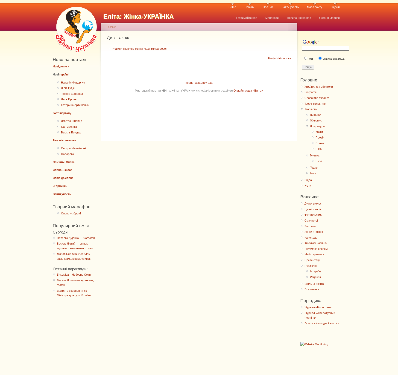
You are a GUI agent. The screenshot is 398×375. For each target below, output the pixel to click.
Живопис (316, 120)
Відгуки (335, 7)
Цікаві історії (312, 209)
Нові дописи (61, 66)
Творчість (310, 109)
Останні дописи (329, 18)
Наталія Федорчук (73, 82)
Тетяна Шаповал (72, 93)
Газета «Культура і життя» (321, 323)
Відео (308, 180)
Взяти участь (290, 7)
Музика (314, 155)
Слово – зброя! (71, 213)
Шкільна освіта (314, 284)
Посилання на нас (299, 18)
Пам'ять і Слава (64, 162)
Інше (313, 173)
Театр (314, 167)
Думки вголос (313, 203)
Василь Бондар (71, 132)
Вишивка (316, 115)
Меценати (272, 18)
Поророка (67, 154)
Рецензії (315, 277)
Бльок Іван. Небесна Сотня (74, 274)
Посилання (311, 289)
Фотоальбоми (313, 214)
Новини (250, 7)
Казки (319, 131)
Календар (310, 237)
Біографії (310, 92)
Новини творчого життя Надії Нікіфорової (139, 48)
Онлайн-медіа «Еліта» (248, 90)
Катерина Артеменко (75, 105)
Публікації (310, 266)
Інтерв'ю (315, 271)
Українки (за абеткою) (318, 86)
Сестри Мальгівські (73, 148)
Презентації (312, 260)
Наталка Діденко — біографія (76, 238)
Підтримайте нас (246, 18)
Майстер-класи (314, 254)
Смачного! (311, 220)
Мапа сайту (314, 7)
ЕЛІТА (232, 7)
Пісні (319, 161)
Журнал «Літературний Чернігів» (319, 315)
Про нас (268, 7)
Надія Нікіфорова (279, 58)
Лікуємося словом (316, 249)
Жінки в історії (313, 232)
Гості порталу (62, 113)
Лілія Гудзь (68, 88)
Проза (320, 143)
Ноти (307, 185)
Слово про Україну (316, 98)
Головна (111, 27)
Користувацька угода (199, 82)
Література (317, 126)
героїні (63, 74)
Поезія (320, 137)
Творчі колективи (64, 140)
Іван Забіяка (69, 126)
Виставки (310, 226)
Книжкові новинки (315, 243)
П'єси (319, 148)
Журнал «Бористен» (317, 307)
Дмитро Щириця (71, 121)
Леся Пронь (68, 99)
